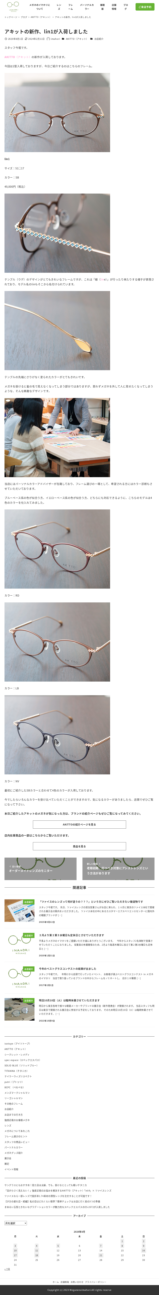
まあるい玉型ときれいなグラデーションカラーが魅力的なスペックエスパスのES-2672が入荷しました (57, 1207)
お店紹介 (99, 38)
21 (101, 1255)
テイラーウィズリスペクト (18, 1076)
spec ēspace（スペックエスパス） (23, 1060)
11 (36, 1250)
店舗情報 (65, 1281)
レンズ (8, 1125)
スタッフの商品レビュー (17, 1142)
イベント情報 (11, 1169)
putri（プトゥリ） (14, 1081)
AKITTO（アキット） (77, 38)
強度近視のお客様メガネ (17, 1120)
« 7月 (7, 1269)
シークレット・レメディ (17, 1054)
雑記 (7, 1163)
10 (15, 1250)
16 (143, 1250)
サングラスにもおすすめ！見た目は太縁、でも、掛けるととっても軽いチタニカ (46, 1185)
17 (15, 1255)
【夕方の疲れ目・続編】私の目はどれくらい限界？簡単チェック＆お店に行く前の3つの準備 (52, 1201)
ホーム (56, 1281)
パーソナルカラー (14, 1147)
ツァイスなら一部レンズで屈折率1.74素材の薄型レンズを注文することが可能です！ (48, 1196)
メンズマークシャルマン (17, 1092)
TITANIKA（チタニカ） (17, 1070)
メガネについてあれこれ (17, 1130)
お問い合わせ (77, 1281)
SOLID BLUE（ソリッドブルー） (22, 1065)
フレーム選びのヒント (16, 1136)
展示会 (8, 1158)
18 (36, 1255)
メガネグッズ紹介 (14, 1152)
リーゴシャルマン (14, 1098)
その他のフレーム (14, 1103)
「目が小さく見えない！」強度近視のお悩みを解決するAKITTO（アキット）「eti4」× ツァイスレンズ (58, 1190)
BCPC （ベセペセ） (15, 1087)
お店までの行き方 (14, 1114)
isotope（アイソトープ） (18, 1043)
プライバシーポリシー (95, 1281)
